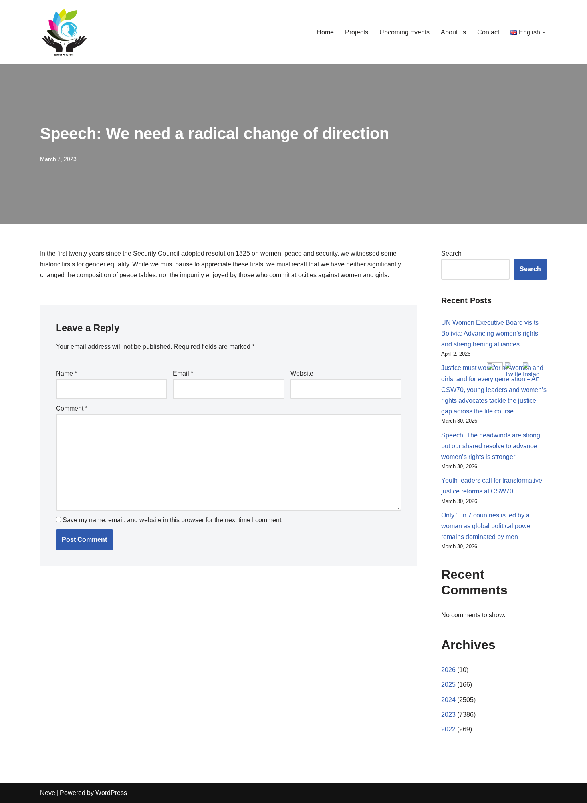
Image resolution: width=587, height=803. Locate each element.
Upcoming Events (404, 32)
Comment (71, 408)
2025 (448, 684)
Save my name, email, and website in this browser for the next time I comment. (173, 520)
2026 (448, 669)
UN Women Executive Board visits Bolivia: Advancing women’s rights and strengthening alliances (490, 333)
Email (183, 373)
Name (66, 373)
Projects (356, 32)
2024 (448, 699)
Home (325, 32)
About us (453, 32)
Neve (47, 792)
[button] (543, 32)
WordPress (111, 792)
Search (451, 253)
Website (301, 373)
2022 (448, 729)
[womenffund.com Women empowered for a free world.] (64, 32)
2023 (448, 714)
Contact (488, 32)
